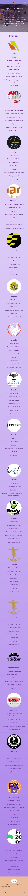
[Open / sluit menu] (2, 2)
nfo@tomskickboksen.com (14, 684)
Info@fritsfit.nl (14, 455)
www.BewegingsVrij (13, 821)
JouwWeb (8, 886)
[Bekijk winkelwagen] (25, 2)
